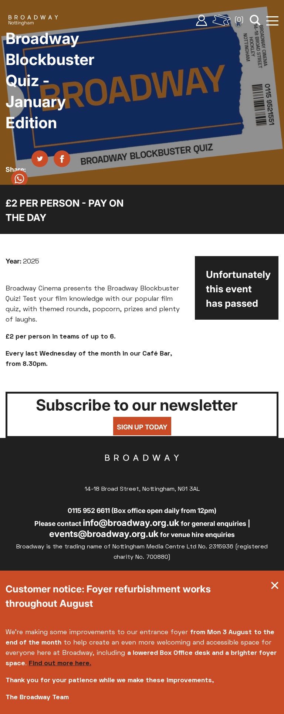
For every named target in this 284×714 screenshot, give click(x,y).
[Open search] (255, 20)
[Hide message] (274, 587)
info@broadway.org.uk (131, 522)
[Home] (33, 20)
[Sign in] (201, 20)
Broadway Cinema (142, 469)
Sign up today (142, 427)
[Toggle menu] (272, 20)
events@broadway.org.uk (104, 533)
